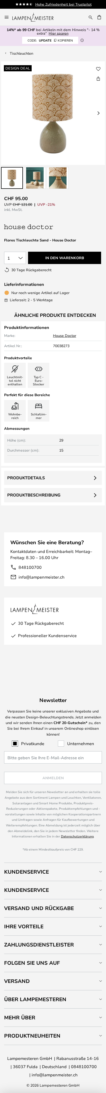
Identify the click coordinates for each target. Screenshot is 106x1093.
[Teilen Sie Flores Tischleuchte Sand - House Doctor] (98, 78)
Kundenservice (26, 871)
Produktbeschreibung (33, 495)
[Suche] (90, 17)
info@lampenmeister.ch (42, 577)
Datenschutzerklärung (77, 836)
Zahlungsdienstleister (39, 944)
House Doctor (64, 335)
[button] (12, 178)
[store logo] (36, 17)
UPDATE (50, 40)
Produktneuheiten (32, 1035)
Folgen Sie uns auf (32, 962)
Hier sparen (58, 33)
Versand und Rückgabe (39, 908)
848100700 (30, 567)
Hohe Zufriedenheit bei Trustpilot (63, 4)
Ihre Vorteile (23, 926)
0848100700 (84, 1066)
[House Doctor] (31, 227)
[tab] (53, 872)
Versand (17, 981)
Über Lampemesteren (35, 999)
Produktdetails (26, 478)
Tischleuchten (21, 53)
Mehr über (19, 1017)
